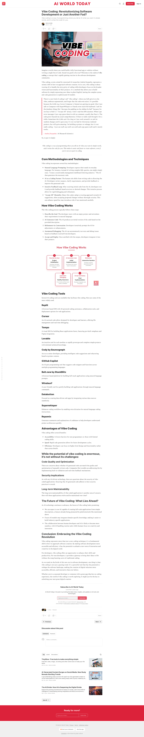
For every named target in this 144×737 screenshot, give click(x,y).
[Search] (120, 3)
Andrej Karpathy (50, 133)
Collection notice (83, 725)
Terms (76, 725)
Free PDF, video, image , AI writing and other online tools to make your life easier (63, 662)
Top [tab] (44, 654)
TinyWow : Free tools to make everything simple (60, 659)
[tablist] (49, 633)
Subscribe (130, 4)
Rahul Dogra (49, 23)
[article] (72, 663)
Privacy (72, 725)
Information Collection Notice (71, 603)
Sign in (139, 4)
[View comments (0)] (49, 28)
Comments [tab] (46, 633)
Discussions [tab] (54, 654)
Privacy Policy (84, 603)
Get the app (80, 729)
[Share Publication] (123, 3)
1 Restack (54, 610)
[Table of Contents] (2, 368)
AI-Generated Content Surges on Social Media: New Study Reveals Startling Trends (64, 673)
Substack (63, 733)
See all (45, 700)
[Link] (39, 159)
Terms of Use (80, 602)
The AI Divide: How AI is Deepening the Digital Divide (62, 687)
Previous (48, 621)
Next (97, 621)
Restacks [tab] (52, 633)
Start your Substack (67, 729)
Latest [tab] (48, 654)
